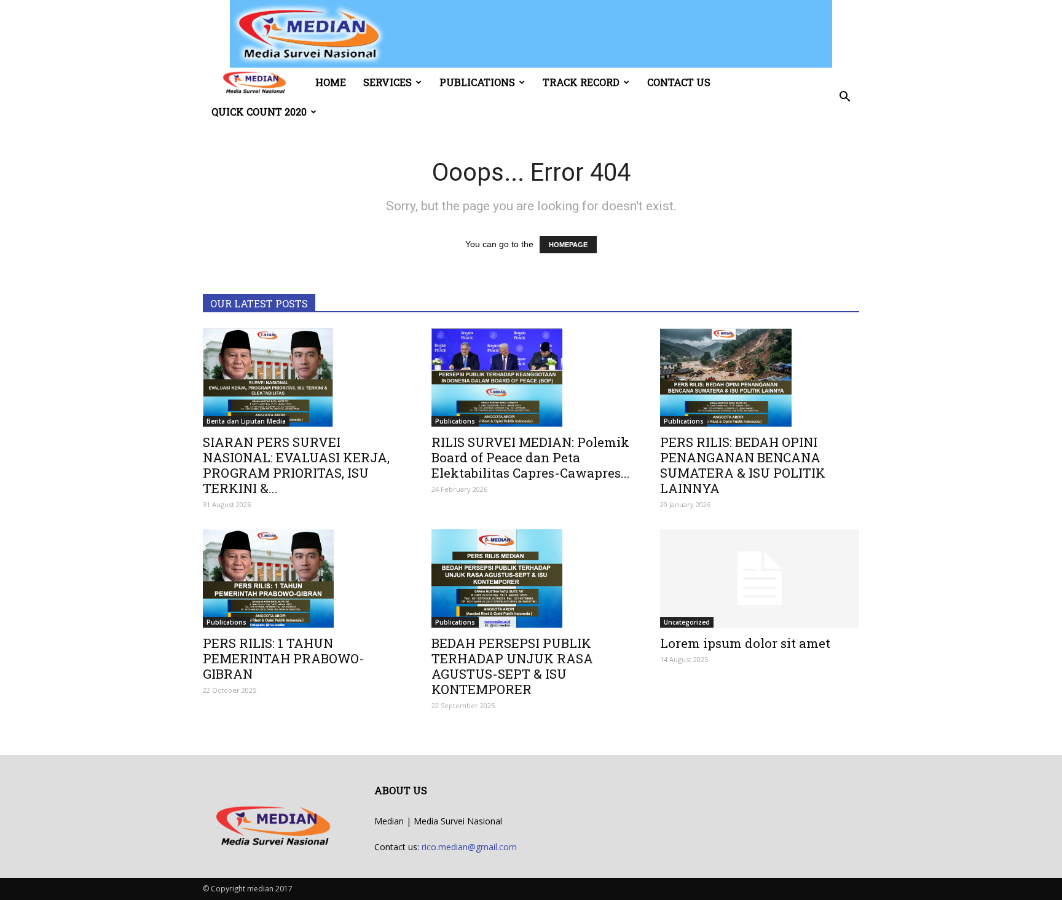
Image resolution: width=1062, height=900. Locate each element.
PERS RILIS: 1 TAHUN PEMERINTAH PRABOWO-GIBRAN (283, 658)
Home (330, 82)
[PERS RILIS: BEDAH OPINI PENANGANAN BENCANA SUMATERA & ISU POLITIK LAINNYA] (759, 377)
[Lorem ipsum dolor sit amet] (759, 578)
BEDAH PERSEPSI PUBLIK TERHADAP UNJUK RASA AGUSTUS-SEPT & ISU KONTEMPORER (512, 666)
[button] (844, 97)
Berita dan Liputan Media (246, 421)
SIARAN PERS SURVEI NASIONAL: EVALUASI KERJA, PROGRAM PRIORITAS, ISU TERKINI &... (296, 465)
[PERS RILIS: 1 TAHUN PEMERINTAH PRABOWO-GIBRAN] (302, 578)
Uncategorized (687, 622)
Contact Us (678, 82)
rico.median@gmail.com (469, 847)
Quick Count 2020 (259, 111)
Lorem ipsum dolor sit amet (745, 643)
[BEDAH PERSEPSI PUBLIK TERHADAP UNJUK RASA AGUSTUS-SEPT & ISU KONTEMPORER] (531, 578)
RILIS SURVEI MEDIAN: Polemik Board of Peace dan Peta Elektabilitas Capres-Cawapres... (530, 457)
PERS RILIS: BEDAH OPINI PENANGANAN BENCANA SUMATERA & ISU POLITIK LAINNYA (742, 465)
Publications (477, 82)
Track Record (581, 82)
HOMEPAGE (568, 244)
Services (387, 82)
